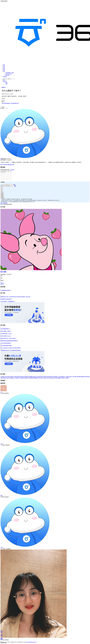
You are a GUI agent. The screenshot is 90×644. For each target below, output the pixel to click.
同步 (23, 376)
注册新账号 (5, 202)
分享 (11, 103)
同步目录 (8, 377)
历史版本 (12, 376)
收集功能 (51, 377)
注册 (6, 83)
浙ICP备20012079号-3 (31, 642)
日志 (14, 377)
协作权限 (26, 377)
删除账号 (4, 87)
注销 (47, 376)
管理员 (34, 376)
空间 (40, 377)
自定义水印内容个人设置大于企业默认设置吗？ (10, 347)
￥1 (1, 187)
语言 (48, 377)
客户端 (7, 376)
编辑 (31, 377)
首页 (4, 64)
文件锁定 (67, 377)
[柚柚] (24, 494)
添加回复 (5, 164)
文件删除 (22, 377)
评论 (42, 376)
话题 (4, 68)
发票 (42, 377)
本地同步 (63, 377)
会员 (5, 81)
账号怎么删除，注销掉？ (5, 331)
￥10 (2, 191)
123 (1, 392)
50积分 (2, 196)
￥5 (1, 190)
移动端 (39, 376)
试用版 (11, 377)
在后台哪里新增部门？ (5, 328)
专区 (4, 71)
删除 (80, 376)
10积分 (2, 193)
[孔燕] (33, 637)
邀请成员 (63, 376)
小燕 (1, 443)
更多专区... (7, 75)
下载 (15, 376)
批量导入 (56, 376)
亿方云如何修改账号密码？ (6, 345)
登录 (6, 82)
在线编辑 (31, 376)
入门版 (72, 376)
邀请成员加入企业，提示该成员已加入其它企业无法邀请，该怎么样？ (15, 296)
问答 (4, 66)
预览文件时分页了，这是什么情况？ (8, 338)
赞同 (1, 164)
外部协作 (50, 376)
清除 (14, 184)
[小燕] (24, 442)
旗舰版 (59, 377)
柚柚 (1, 495)
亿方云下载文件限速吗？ (5, 343)
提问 (4, 80)
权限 (86, 376)
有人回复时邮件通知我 (7, 204)
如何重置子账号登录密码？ (6, 299)
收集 (78, 376)
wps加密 (2, 376)
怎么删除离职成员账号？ (5, 290)
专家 (4, 70)
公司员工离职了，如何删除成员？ (7, 301)
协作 (76, 376)
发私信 (1, 284)
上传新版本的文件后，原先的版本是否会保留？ (10, 350)
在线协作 (17, 377)
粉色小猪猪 (3, 271)
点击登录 (12, 169)
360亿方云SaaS (8, 73)
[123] (3, 390)
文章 (4, 67)
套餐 (45, 376)
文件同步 (45, 377)
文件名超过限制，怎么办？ (6, 333)
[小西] (24, 546)
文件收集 (56, 377)
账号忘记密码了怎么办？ (5, 335)
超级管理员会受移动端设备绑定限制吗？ (9, 340)
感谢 (15, 103)
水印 (60, 376)
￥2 (1, 188)
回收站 (4, 377)
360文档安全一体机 (9, 72)
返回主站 (5, 76)
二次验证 (67, 376)
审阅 (70, 376)
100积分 (2, 197)
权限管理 (27, 376)
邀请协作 (83, 376)
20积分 (2, 194)
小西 (1, 547)
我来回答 (8, 103)
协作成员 (18, 376)
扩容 (29, 377)
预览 (21, 376)
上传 (37, 376)
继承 (33, 377)
